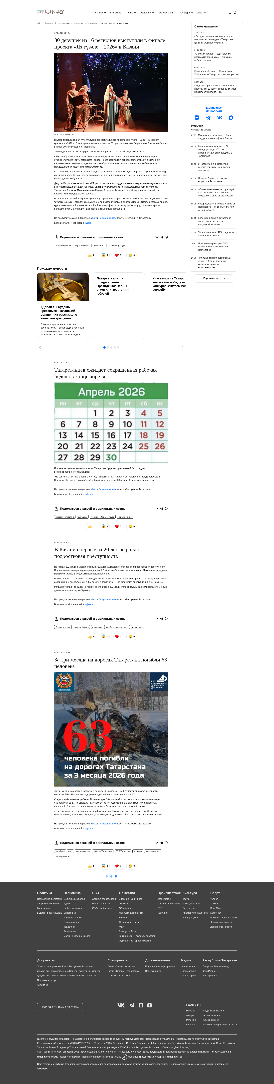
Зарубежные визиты (48, 903)
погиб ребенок (62, 856)
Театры (187, 899)
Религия (123, 917)
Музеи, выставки (191, 903)
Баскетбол (215, 913)
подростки (97, 627)
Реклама (190, 1010)
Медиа (186, 960)
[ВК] (220, 117)
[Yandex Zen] (149, 1005)
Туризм (67, 903)
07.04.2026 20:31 (62, 363)
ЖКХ (121, 927)
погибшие (60, 851)
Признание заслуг (46, 980)
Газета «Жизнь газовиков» (121, 966)
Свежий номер (211, 1020)
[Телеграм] (208, 117)
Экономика (115, 12)
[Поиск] (235, 12)
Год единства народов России (135, 940)
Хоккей (214, 903)
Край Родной (209, 971)
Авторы (190, 1015)
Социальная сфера (129, 922)
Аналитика (42, 985)
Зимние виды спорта (221, 922)
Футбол (214, 899)
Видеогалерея (188, 971)
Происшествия (166, 12)
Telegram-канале (108, 218)
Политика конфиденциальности (220, 1024)
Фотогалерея (188, 966)
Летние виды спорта (221, 927)
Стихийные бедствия (169, 903)
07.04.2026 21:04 (62, 33)
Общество (145, 12)
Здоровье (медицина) (130, 899)
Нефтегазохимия (73, 908)
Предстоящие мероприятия (160, 966)
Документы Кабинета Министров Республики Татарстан (66, 975)
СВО (130, 12)
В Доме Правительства (49, 913)
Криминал (163, 913)
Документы (46, 960)
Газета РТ (193, 1004)
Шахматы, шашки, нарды (223, 917)
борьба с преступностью (117, 627)
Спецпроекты (117, 960)
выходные (82, 517)
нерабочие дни (125, 517)
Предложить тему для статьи (60, 1006)
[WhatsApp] (166, 237)
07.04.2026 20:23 (62, 542)
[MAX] (231, 117)
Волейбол (215, 908)
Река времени (210, 975)
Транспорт (69, 927)
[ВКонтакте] (157, 237)
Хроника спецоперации (104, 899)
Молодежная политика (131, 913)
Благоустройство (128, 931)
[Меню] (230, 12)
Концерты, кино (191, 917)
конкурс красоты (63, 245)
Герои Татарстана (101, 903)
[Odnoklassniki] (141, 1005)
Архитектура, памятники (195, 913)
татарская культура (116, 245)
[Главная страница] (51, 13)
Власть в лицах (153, 971)
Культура (185, 12)
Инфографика (188, 975)
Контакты (191, 1024)
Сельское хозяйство (74, 899)
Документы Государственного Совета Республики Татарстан (69, 971)
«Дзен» (89, 223)
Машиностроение (73, 917)
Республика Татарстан (220, 960)
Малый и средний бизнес (77, 936)
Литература (189, 908)
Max (94, 218)
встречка (138, 851)
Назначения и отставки (49, 899)
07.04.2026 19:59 (62, 653)
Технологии (70, 931)
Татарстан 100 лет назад (215, 966)
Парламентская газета (119, 975)
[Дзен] (197, 117)
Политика (98, 12)
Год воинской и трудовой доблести (137, 936)
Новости (197, 125)
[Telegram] (162, 237)
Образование (126, 908)
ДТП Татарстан (123, 851)
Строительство (71, 922)
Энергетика (70, 913)
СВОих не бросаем (102, 908)
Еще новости (210, 278)
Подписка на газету (213, 1010)
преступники (138, 627)
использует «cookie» (88, 1064)
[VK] (121, 1005)
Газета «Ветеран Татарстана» (123, 971)
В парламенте (44, 908)
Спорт (200, 12)
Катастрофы (164, 899)
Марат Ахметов (81, 245)
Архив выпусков (212, 1015)
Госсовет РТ (98, 245)
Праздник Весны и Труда (102, 517)
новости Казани (81, 627)
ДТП (160, 908)
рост (70, 851)
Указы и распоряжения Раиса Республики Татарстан (65, 966)
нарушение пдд (153, 851)
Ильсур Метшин (63, 627)
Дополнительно (157, 960)
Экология (124, 903)
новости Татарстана (65, 517)
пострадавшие (83, 851)
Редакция (191, 1020)
